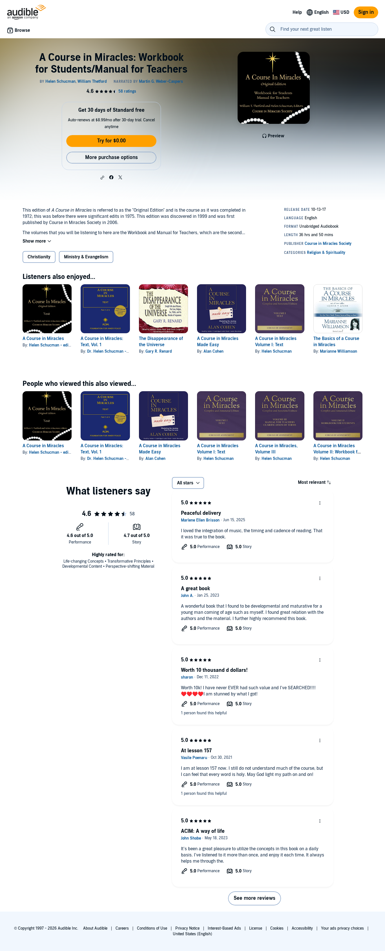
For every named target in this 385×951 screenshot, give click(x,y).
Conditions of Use (152, 928)
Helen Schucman (277, 351)
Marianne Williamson (338, 351)
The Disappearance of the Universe (161, 342)
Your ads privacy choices (342, 928)
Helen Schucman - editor (51, 345)
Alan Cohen (213, 351)
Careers (122, 928)
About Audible (95, 928)
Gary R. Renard (158, 351)
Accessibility (302, 928)
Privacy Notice (187, 928)
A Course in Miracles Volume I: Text (276, 342)
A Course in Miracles (43, 338)
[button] (102, 177)
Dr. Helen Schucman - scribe (112, 351)
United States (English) (192, 934)
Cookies (277, 928)
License (255, 928)
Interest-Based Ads (224, 928)
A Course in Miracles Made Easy (217, 342)
